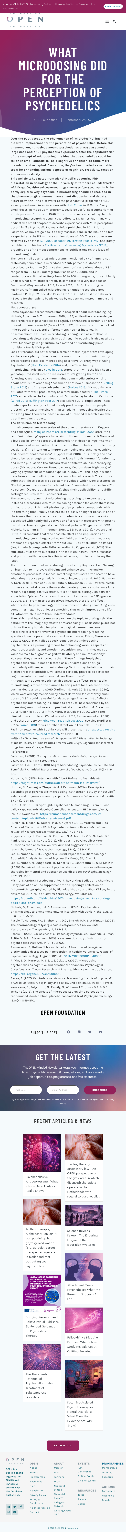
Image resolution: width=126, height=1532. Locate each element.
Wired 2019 (28, 725)
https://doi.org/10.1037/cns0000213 (36, 974)
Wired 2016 (19, 400)
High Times (75, 205)
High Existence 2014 (46, 365)
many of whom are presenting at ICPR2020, (63, 432)
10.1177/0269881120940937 (82, 956)
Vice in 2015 (53, 369)
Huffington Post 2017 (43, 400)
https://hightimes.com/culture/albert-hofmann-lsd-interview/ (55, 783)
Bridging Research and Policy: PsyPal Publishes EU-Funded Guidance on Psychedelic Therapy (42, 1326)
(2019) (76, 245)
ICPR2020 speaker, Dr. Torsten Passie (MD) (69, 241)
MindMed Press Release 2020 (63, 720)
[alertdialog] (63, 6)
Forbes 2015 (77, 387)
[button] (107, 21)
